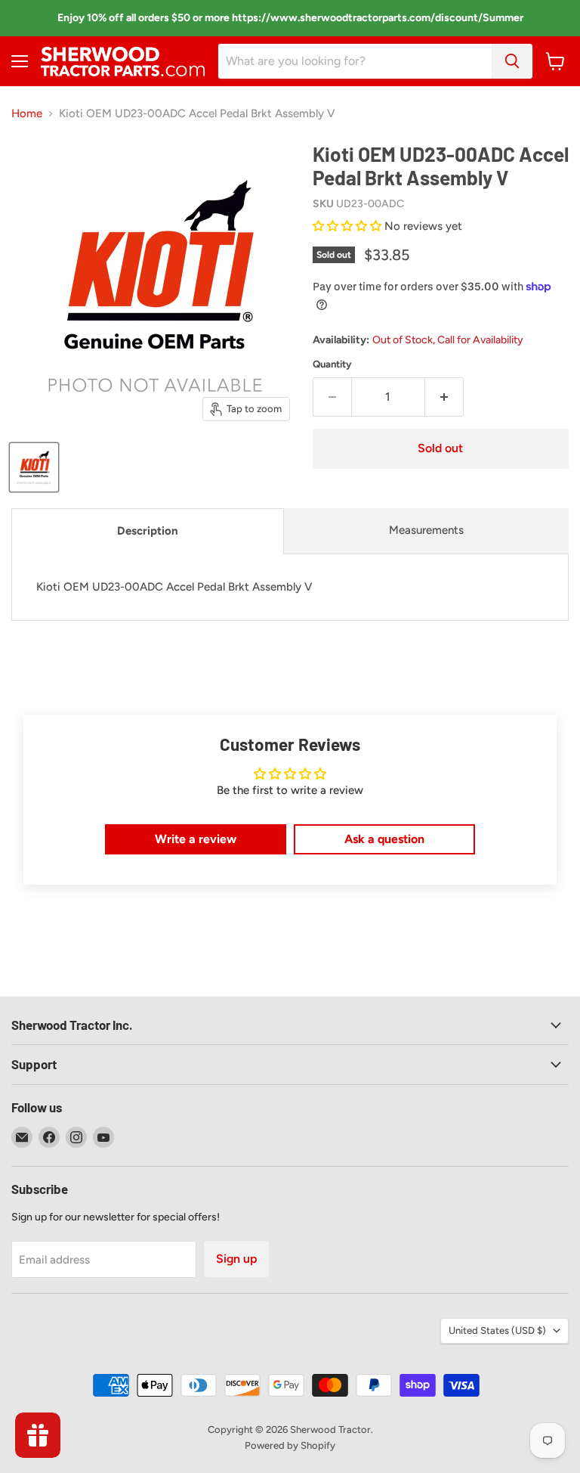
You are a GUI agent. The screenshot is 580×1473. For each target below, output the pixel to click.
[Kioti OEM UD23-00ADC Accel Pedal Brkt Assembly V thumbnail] (34, 467)
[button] (348, 226)
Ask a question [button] (384, 839)
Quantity (332, 364)
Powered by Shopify (290, 1445)
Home (26, 113)
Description (147, 531)
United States (497, 1330)
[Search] (512, 61)
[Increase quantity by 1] (444, 397)
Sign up (236, 1258)
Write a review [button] (195, 839)
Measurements (426, 530)
